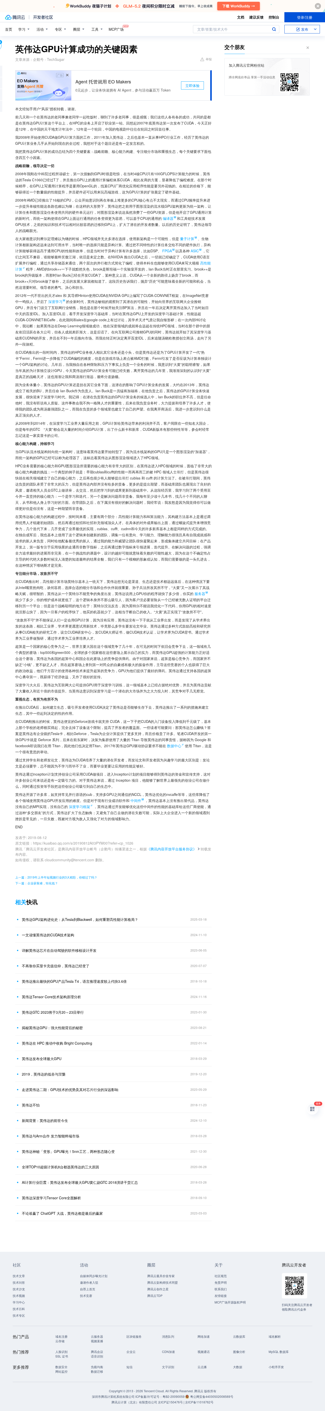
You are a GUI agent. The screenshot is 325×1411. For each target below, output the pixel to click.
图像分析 (239, 1351)
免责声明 (221, 1282)
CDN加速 (168, 1351)
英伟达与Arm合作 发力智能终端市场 (50, 1135)
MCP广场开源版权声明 (230, 1302)
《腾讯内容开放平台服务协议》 (172, 848)
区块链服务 (134, 1336)
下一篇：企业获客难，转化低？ (36, 883)
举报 (209, 59)
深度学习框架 (79, 806)
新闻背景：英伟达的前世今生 (45, 1120)
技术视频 (19, 1295)
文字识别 (168, 1367)
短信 (129, 1367)
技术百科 (19, 1309)
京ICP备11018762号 (199, 1402)
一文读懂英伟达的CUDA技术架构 (48, 934)
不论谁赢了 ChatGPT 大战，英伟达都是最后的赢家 (62, 1213)
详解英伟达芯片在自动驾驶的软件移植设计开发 (59, 950)
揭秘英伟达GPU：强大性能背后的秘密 (52, 1027)
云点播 (202, 1367)
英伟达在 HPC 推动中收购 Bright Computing (57, 1043)
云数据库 (239, 1336)
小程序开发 (276, 1367)
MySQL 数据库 (279, 1351)
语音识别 (97, 1356)
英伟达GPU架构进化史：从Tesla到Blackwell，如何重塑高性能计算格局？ (80, 919)
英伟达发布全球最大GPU (41, 1058)
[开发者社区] (43, 17)
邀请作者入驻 (89, 1282)
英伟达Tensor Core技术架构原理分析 (51, 996)
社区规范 (221, 1276)
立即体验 (192, 85)
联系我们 (221, 1289)
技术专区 (19, 1315)
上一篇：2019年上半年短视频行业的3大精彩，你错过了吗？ (56, 877)
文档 (240, 17)
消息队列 (168, 1336)
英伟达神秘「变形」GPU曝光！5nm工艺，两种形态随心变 (68, 1151)
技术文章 (19, 1276)
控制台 (274, 17)
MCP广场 (116, 29)
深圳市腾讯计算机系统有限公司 (113, 1396)
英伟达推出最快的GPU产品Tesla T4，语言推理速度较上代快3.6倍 (74, 981)
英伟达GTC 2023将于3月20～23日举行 (53, 1012)
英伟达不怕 (31, 1105)
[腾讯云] (15, 17)
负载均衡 (97, 1367)
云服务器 (97, 1336)
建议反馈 (256, 17)
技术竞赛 (86, 1295)
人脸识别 (61, 1351)
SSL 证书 (61, 1356)
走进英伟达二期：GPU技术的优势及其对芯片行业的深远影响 (70, 1089)
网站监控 (61, 1371)
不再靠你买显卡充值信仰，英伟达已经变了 (55, 965)
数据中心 (174, 745)
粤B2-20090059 (173, 1396)
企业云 (131, 1351)
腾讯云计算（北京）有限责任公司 (134, 1402)
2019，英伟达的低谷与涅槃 (44, 1074)
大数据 (237, 1367)
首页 (8, 29)
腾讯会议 (97, 1351)
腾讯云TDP (154, 1295)
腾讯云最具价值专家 (161, 1276)
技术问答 (19, 1282)
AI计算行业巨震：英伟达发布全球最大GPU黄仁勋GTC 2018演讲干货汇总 (80, 1182)
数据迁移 (97, 1371)
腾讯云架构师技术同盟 (162, 1282)
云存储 (59, 1341)
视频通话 (204, 1351)
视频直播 (97, 1341)
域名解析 (275, 1336)
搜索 (274, 29)
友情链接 (221, 1295)
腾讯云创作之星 (158, 1289)
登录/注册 (304, 17)
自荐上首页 (87, 1289)
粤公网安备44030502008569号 (211, 1396)
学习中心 (19, 1302)
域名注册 (61, 1336)
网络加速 (204, 1336)
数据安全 (61, 1367)
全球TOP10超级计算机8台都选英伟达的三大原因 (60, 1166)
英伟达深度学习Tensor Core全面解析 (51, 1197)
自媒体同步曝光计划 (93, 1276)
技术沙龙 (19, 1289)
